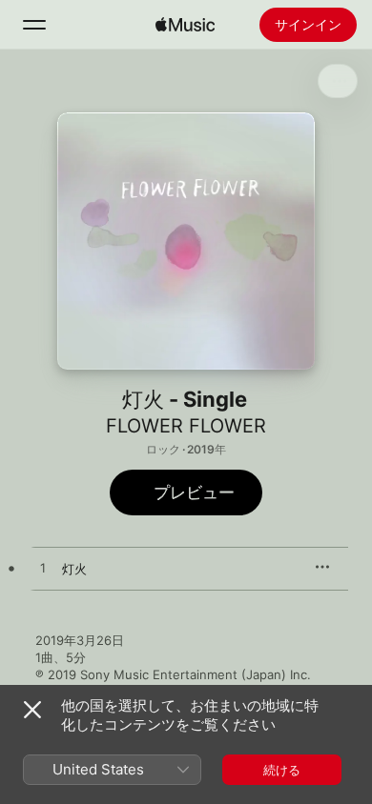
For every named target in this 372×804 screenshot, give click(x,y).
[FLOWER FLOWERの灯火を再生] (43, 568)
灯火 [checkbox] (74, 568)
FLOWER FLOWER (186, 425)
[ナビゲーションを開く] (34, 25)
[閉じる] (32, 709)
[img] (185, 24)
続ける (281, 769)
